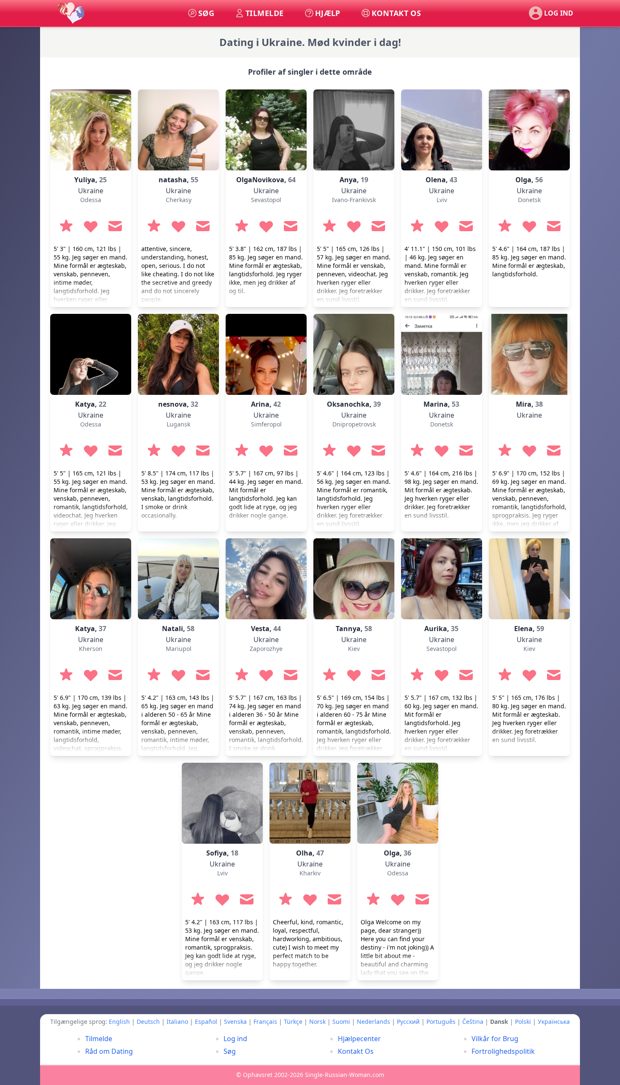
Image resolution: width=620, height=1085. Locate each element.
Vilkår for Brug (495, 1038)
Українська (554, 1022)
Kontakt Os (356, 1051)
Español (206, 1022)
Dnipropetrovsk (354, 424)
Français (265, 1022)
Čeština (472, 1022)
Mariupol (178, 649)
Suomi (341, 1022)
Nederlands (373, 1022)
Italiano (177, 1022)
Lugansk (178, 424)
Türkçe (293, 1022)
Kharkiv (310, 873)
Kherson (90, 649)
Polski (523, 1022)
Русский (408, 1022)
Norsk (317, 1022)
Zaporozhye (266, 649)
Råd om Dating (109, 1051)
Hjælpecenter (359, 1038)
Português (441, 1022)
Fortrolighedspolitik (503, 1051)
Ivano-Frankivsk (354, 200)
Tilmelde (98, 1038)
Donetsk (529, 200)
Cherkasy (178, 200)
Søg (230, 1051)
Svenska (235, 1022)
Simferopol (266, 424)
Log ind (235, 1038)
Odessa (90, 200)
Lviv (442, 200)
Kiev (354, 649)
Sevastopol (266, 200)
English (119, 1022)
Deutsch (148, 1022)
